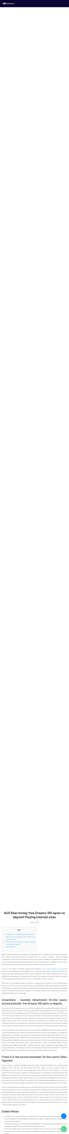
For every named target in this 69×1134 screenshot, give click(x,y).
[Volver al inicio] (8, 3)
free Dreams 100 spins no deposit (53, 969)
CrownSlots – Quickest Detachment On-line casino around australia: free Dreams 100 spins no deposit (20, 936)
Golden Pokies (10, 947)
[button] (63, 1116)
